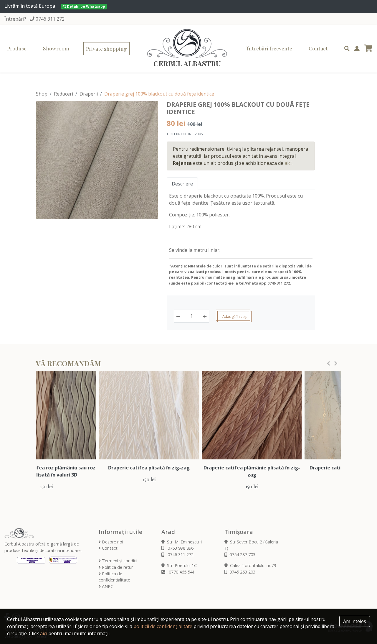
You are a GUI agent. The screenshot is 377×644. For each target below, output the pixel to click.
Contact (318, 48)
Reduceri (63, 94)
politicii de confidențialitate (162, 626)
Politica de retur (117, 567)
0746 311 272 (50, 19)
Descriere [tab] (182, 183)
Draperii (89, 94)
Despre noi (112, 542)
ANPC (107, 586)
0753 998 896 (180, 548)
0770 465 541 (181, 572)
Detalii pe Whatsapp (85, 6)
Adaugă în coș (234, 316)
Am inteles (354, 621)
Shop (41, 94)
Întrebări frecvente (269, 48)
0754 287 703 (242, 554)
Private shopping (106, 48)
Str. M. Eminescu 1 (184, 542)
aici (288, 163)
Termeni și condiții (119, 561)
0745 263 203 (242, 572)
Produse (17, 48)
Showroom (56, 48)
